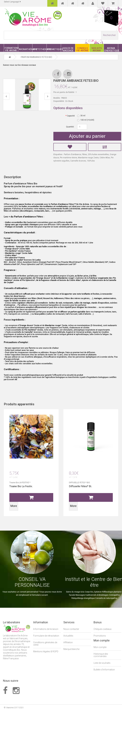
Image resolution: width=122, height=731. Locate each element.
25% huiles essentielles (98, 154)
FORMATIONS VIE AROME (11, 49)
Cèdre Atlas (105, 158)
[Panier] (113, 3)
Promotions (100, 635)
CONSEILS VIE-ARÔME (82, 49)
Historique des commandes (101, 655)
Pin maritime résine (68, 158)
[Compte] (93, 3)
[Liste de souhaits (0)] (103, 3)
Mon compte (100, 647)
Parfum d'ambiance (72, 154)
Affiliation (68, 642)
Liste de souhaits (102, 663)
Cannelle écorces (78, 161)
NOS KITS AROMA (97, 49)
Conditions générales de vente (45, 643)
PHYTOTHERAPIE (40, 49)
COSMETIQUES (54, 49)
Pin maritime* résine (33, 330)
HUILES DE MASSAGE (68, 49)
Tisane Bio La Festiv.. (21, 486)
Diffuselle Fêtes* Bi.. (80, 486)
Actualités (68, 635)
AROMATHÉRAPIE (25, 49)
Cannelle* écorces (33, 332)
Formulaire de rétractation (46, 635)
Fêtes (84, 154)
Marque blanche (71, 649)
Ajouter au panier (87, 136)
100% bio (91, 161)
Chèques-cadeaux (103, 629)
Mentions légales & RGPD (45, 651)
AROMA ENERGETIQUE (111, 49)
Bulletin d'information (104, 669)
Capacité (71, 116)
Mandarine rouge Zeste (88, 158)
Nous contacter (71, 629)
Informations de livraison (45, 629)
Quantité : (70, 127)
